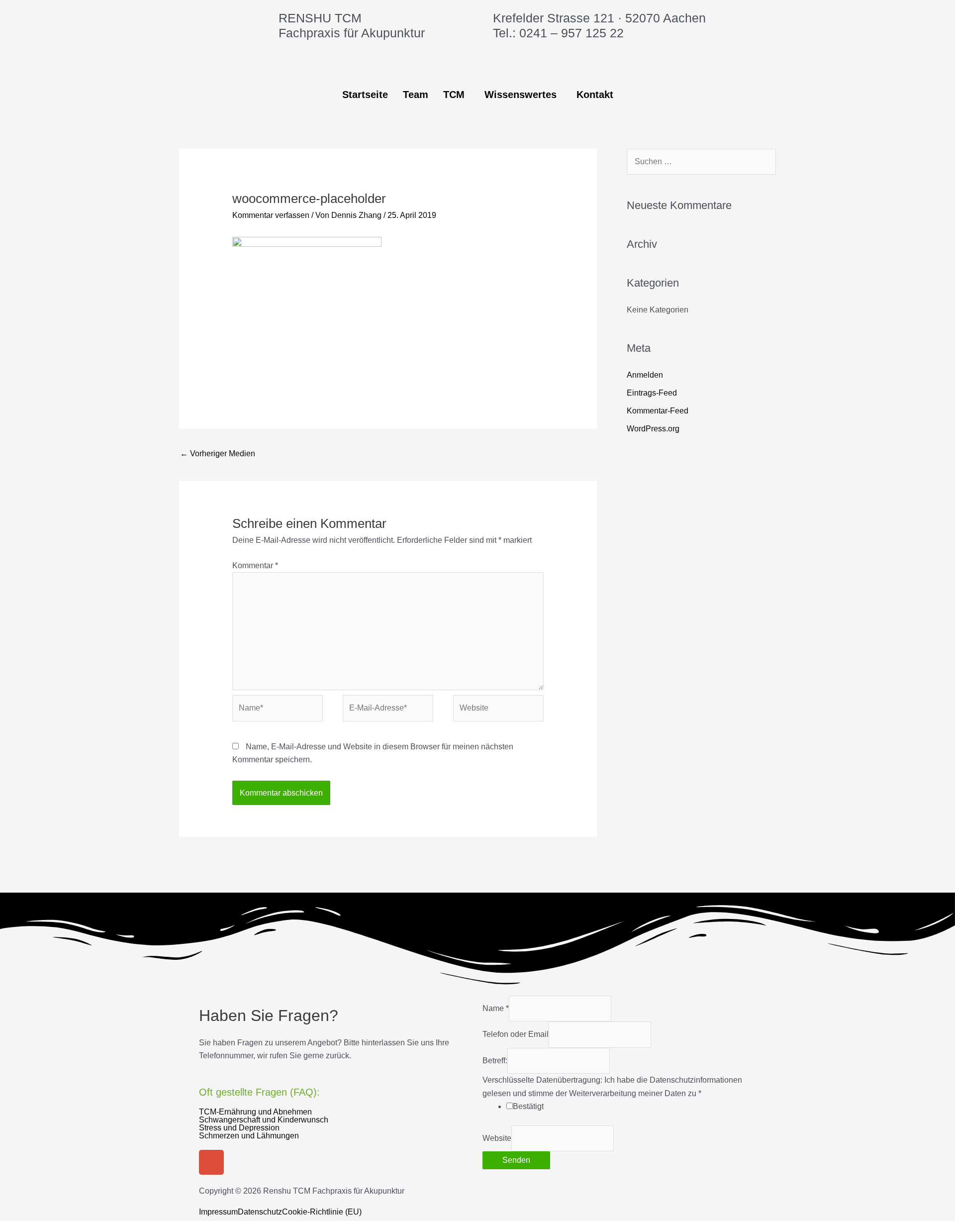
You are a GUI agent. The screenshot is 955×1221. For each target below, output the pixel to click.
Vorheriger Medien (217, 453)
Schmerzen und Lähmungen (249, 1136)
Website (496, 1138)
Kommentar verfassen (270, 215)
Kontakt (594, 94)
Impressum (218, 1212)
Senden (516, 1160)
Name (495, 1008)
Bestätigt (528, 1106)
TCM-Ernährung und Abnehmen (255, 1112)
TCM (454, 94)
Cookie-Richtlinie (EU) (322, 1212)
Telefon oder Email (515, 1034)
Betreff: (494, 1060)
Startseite (365, 94)
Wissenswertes (520, 94)
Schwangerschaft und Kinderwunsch (263, 1120)
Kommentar (255, 565)
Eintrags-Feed (652, 393)
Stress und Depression (239, 1128)
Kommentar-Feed (657, 411)
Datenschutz (260, 1212)
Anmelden (645, 375)
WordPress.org (653, 428)
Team (415, 94)
